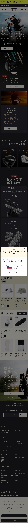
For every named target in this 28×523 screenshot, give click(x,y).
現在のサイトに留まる (14, 273)
